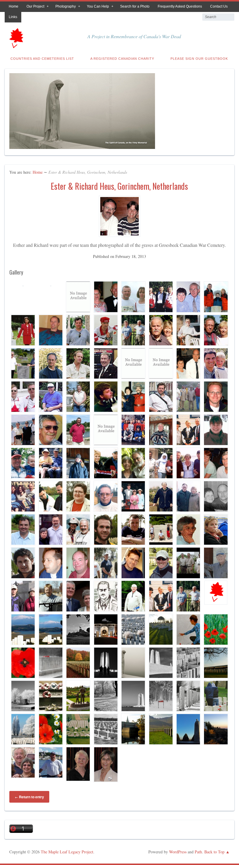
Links (13, 17)
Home (13, 6)
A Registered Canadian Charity (122, 58)
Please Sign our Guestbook (199, 58)
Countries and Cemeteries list (42, 58)
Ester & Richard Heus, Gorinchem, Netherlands (119, 186)
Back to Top (214, 852)
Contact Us (219, 6)
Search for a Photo (135, 6)
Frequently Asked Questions (180, 6)
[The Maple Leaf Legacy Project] (16, 46)
